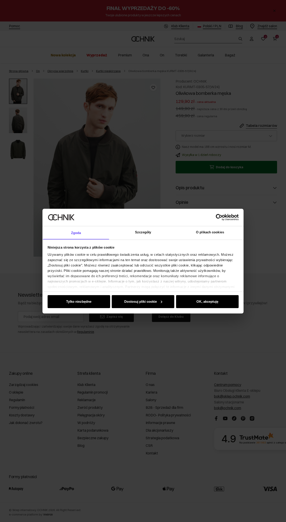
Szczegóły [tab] (143, 232)
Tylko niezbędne (78, 301)
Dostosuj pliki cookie (140, 301)
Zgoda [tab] (76, 232)
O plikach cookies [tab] (210, 232)
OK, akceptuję (207, 301)
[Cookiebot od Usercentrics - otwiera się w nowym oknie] (219, 217)
